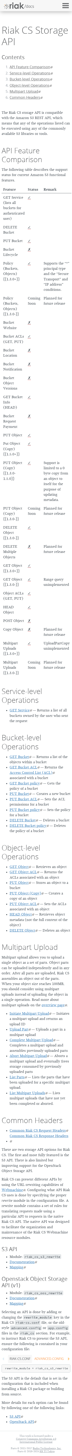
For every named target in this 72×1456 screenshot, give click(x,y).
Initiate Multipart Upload (29, 1013)
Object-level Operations (29, 85)
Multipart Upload (24, 91)
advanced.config (49, 1358)
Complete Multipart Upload (31, 1040)
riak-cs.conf (20, 1358)
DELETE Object (22, 930)
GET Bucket (19, 757)
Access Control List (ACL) (31, 773)
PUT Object (19, 883)
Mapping (16, 1267)
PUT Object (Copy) (25, 893)
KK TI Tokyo (47, 1451)
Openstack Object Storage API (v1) (34, 1282)
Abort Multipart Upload (28, 1056)
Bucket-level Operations (30, 79)
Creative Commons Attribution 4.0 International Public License (36, 1440)
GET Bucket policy (25, 783)
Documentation (22, 1262)
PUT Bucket (19, 794)
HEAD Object (21, 914)
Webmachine (12, 1190)
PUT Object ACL (23, 904)
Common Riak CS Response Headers (39, 1136)
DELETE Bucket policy (28, 826)
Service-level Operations (30, 73)
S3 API (9, 1249)
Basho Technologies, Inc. (47, 1448)
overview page (53, 1005)
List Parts (17, 1077)
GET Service (20, 710)
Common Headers (25, 97)
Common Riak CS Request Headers (38, 1130)
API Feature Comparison (30, 67)
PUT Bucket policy (25, 810)
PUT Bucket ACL (23, 799)
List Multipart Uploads (27, 1093)
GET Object (19, 867)
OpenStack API (22, 1422)
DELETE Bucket (23, 820)
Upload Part (19, 1029)
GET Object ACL (23, 872)
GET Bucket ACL (23, 767)
